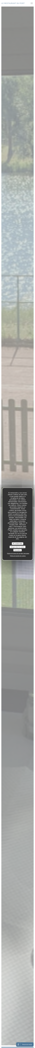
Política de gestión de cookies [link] (18, 555)
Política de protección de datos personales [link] (18, 553)
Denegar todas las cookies (17, 547)
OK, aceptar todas (17, 543)
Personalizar (17, 550)
